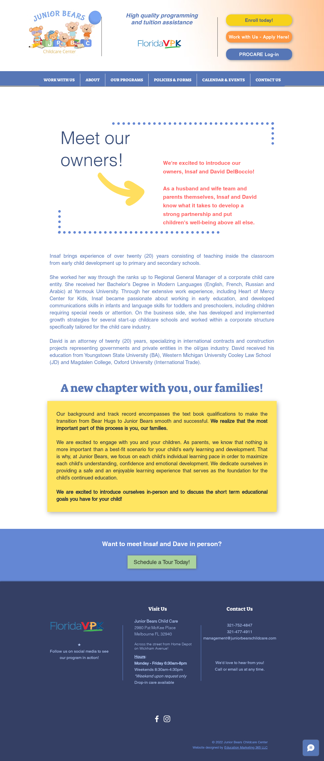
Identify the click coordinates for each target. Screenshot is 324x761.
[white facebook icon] (156, 718)
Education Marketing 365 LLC (246, 747)
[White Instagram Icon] (167, 718)
